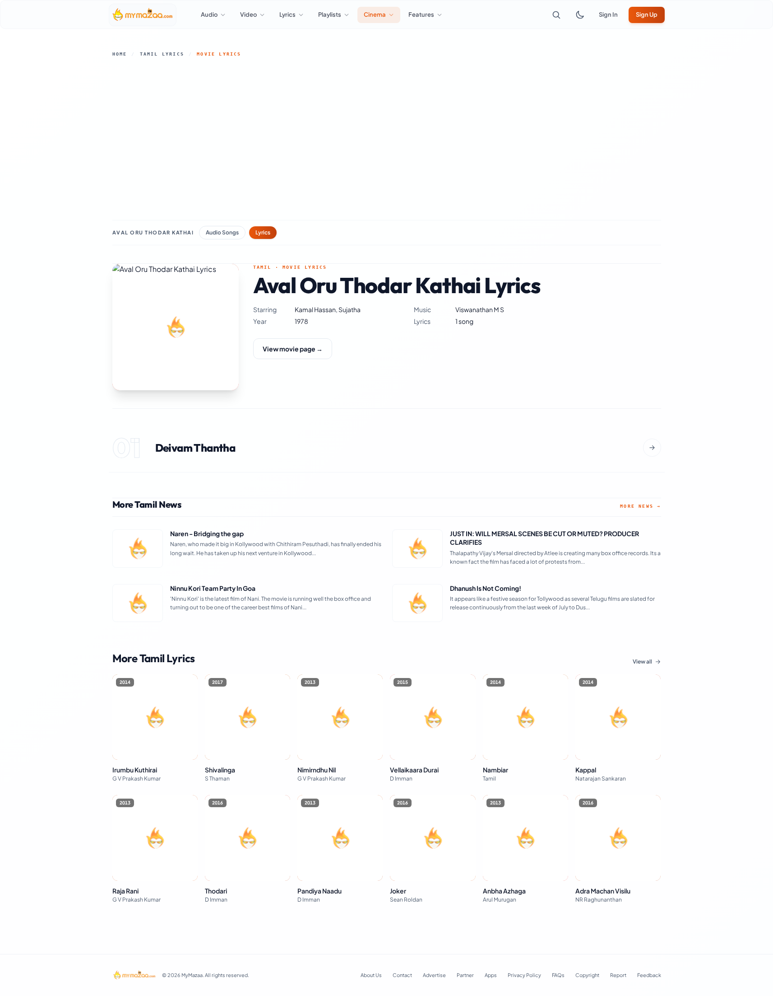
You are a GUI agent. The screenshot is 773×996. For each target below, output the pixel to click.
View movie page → (293, 349)
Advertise (434, 975)
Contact (402, 975)
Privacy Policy (524, 975)
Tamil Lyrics (162, 53)
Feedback (649, 975)
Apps (491, 975)
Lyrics (262, 232)
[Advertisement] (386, 138)
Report (618, 975)
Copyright (587, 975)
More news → (640, 506)
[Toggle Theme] (580, 15)
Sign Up (646, 14)
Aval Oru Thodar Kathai (153, 232)
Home (119, 53)
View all (642, 661)
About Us (371, 975)
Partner (465, 975)
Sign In (608, 14)
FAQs (558, 975)
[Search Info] (556, 15)
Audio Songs (222, 232)
